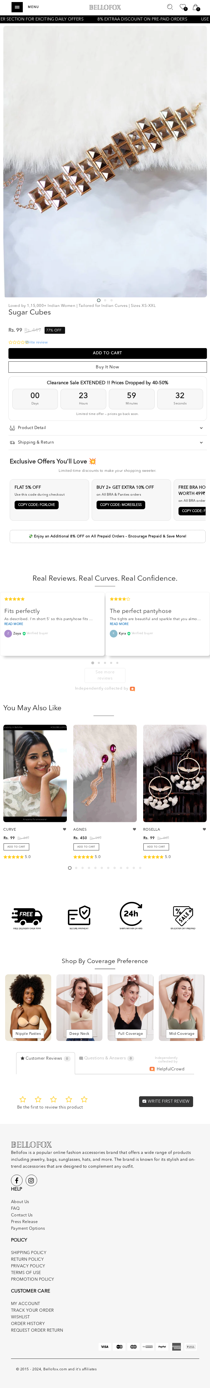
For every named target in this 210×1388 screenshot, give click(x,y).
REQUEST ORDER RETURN (37, 1331)
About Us (20, 1202)
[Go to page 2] (99, 663)
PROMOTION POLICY (32, 1280)
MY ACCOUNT (25, 1304)
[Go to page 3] (105, 663)
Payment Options (28, 1229)
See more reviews (105, 675)
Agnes (80, 829)
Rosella (151, 829)
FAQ (15, 1209)
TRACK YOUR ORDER (32, 1311)
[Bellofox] (105, 7)
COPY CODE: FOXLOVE (36, 505)
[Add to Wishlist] (64, 829)
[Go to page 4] (111, 663)
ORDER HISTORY (28, 1324)
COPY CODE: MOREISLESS (121, 505)
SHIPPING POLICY (29, 1253)
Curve (9, 829)
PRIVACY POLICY (28, 1266)
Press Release (24, 1222)
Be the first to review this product (50, 1107)
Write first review (168, 1102)
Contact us (22, 1215)
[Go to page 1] (92, 663)
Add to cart (16, 847)
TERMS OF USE (26, 1273)
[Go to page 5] (117, 663)
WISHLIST (20, 1317)
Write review (36, 343)
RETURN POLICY (27, 1260)
